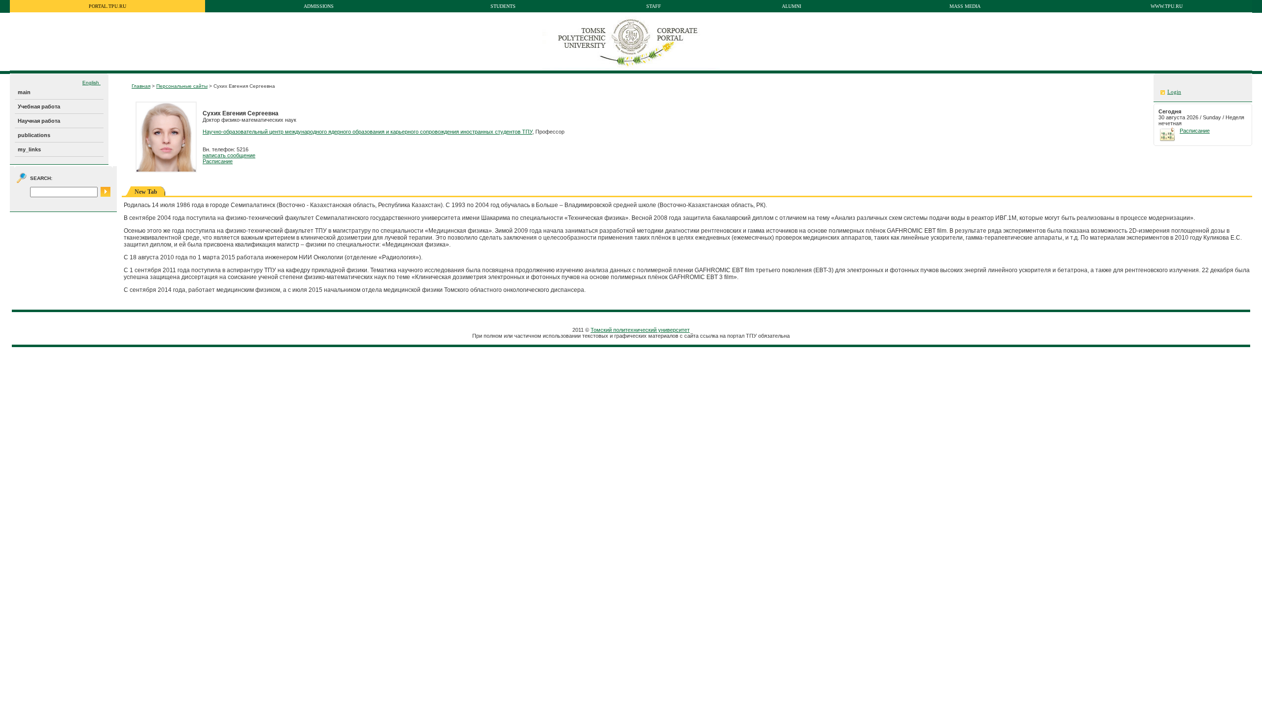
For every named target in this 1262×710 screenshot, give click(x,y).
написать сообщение (229, 155)
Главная (141, 86)
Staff (653, 6)
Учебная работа (39, 106)
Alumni (791, 6)
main (24, 92)
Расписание (218, 161)
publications (34, 135)
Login (1174, 92)
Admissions (319, 6)
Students (503, 6)
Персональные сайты (182, 86)
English (91, 82)
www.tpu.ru (1167, 6)
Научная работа (39, 121)
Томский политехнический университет (640, 330)
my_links (29, 149)
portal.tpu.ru (107, 6)
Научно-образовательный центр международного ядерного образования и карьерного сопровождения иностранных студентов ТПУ (367, 132)
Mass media (965, 6)
